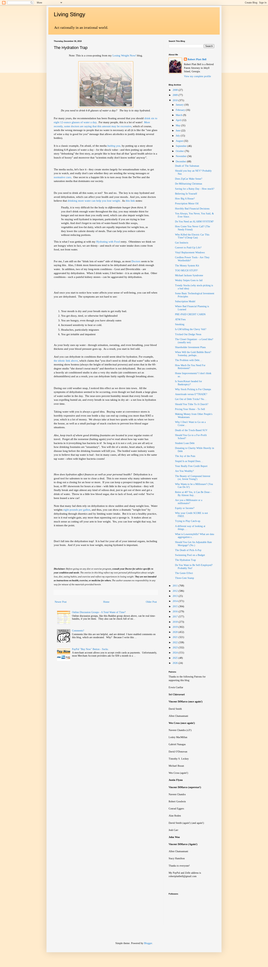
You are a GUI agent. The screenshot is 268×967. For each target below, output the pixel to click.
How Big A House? (185, 198)
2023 (175, 647)
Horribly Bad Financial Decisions (192, 208)
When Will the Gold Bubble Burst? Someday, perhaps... (193, 354)
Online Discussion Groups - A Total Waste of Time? (99, 612)
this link (130, 200)
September (181, 146)
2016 (175, 611)
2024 (175, 652)
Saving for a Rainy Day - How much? (194, 188)
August (180, 141)
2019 (175, 627)
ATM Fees (180, 319)
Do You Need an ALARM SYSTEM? (194, 221)
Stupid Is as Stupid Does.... (189, 461)
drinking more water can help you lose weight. (94, 200)
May (178, 125)
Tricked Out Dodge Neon (188, 334)
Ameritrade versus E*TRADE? (191, 394)
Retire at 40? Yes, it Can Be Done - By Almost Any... (193, 494)
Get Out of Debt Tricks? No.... (191, 399)
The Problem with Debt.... (188, 360)
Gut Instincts (181, 242)
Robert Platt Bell (197, 59)
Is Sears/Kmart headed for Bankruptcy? (188, 383)
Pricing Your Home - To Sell (190, 409)
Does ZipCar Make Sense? (188, 178)
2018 (175, 622)
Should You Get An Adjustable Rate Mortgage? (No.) (193, 544)
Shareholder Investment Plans (190, 347)
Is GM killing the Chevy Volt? (190, 329)
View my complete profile (197, 76)
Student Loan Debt (185, 443)
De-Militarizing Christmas (188, 183)
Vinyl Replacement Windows (190, 252)
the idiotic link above (66, 360)
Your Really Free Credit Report (191, 466)
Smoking (179, 324)
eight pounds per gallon (76, 509)
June (178, 130)
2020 (175, 632)
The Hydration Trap (185, 560)
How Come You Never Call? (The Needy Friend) (192, 228)
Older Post (151, 602)
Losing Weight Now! (124, 55)
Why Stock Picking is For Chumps (193, 389)
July (178, 135)
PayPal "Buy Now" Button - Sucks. (90, 649)
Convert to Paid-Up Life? (188, 247)
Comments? (78, 630)
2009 (175, 95)
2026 (175, 663)
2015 (175, 606)
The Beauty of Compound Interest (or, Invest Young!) (192, 478)
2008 (175, 90)
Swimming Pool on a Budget (190, 555)
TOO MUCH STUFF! (186, 270)
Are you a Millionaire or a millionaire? (188, 502)
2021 (175, 637)
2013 (175, 596)
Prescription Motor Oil (187, 203)
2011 (175, 585)
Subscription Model (185, 301)
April (179, 120)
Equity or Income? (184, 508)
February (181, 110)
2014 (175, 601)
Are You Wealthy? (184, 471)
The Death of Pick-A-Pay (188, 550)
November (181, 156)
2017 (175, 616)
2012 (175, 591)
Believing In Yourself (186, 193)
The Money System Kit (187, 265)
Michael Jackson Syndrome (189, 275)
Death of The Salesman (187, 166)
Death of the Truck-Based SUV (191, 430)
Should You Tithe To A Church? (191, 404)
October (180, 151)
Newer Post (61, 602)
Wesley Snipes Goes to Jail (189, 280)
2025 (175, 658)
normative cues (62, 177)
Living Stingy (69, 14)
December (181, 161)
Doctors (135, 261)
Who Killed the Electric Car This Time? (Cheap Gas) (192, 236)
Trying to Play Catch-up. (188, 521)
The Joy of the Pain (185, 456)
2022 (175, 642)
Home (106, 602)
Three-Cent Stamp (184, 578)
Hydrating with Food (108, 241)
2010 (175, 100)
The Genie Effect (184, 573)
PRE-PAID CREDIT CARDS (190, 314)
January (180, 104)
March (179, 115)
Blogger (148, 943)
